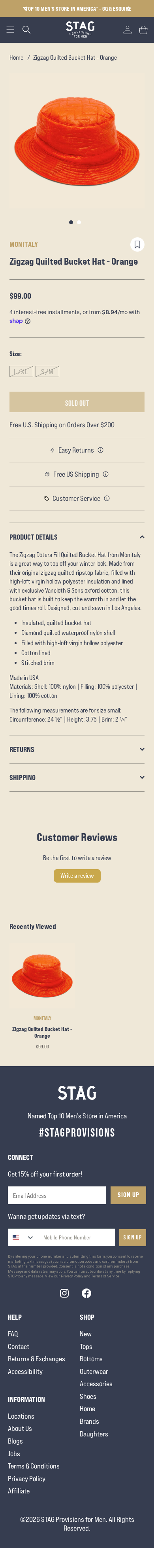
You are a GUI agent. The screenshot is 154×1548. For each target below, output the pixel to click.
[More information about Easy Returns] (100, 450)
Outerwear (94, 1371)
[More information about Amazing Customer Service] (107, 498)
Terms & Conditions (34, 1466)
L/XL (21, 372)
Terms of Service (105, 1276)
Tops (86, 1346)
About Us (20, 1428)
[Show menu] (10, 29)
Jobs (14, 1453)
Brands (89, 1421)
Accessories (96, 1383)
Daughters (94, 1434)
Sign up (132, 1237)
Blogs (15, 1441)
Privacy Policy (26, 1478)
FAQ (13, 1334)
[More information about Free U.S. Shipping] (105, 474)
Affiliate (19, 1491)
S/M (47, 372)
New (86, 1334)
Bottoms (91, 1359)
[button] (129, 8)
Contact (18, 1346)
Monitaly (23, 244)
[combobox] (21, 1237)
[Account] (127, 29)
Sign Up (128, 1195)
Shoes (88, 1396)
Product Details (33, 536)
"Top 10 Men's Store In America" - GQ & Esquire (77, 8)
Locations (21, 1416)
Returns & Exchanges (36, 1359)
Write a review (77, 875)
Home (16, 57)
